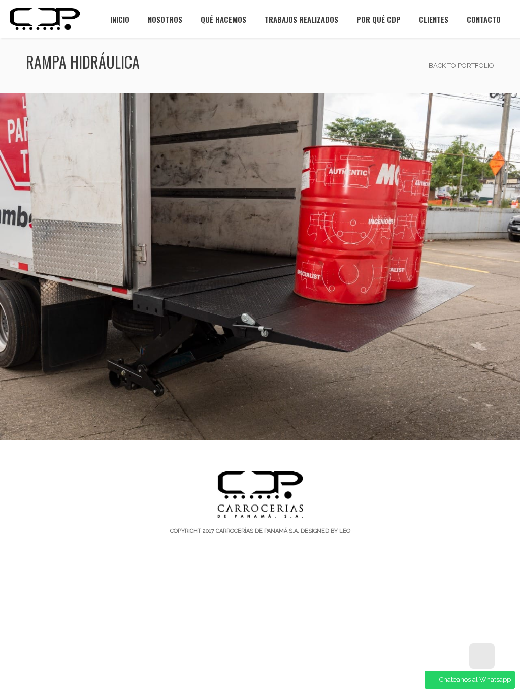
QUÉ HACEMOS (223, 19)
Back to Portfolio (460, 65)
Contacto (484, 19)
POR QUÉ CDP (378, 19)
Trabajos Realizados (301, 19)
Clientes (433, 19)
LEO (344, 531)
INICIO (119, 19)
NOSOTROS (165, 19)
